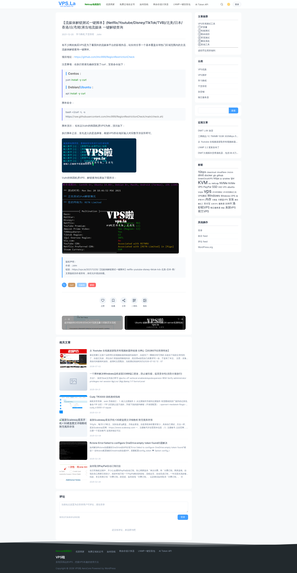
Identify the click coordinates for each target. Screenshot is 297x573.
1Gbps (202, 172)
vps (207, 191)
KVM (203, 182)
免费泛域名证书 (127, 4)
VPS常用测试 (217, 192)
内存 (208, 199)
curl (71, 285)
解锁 (92, 285)
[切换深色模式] (228, 4)
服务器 (222, 204)
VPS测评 (202, 75)
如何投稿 (144, 4)
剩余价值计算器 (160, 4)
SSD (214, 186)
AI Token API (201, 4)
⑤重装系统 (204, 41)
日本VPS (214, 204)
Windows (213, 195)
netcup (215, 183)
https (216, 178)
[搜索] (222, 4)
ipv (232, 178)
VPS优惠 (202, 69)
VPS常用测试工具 (230, 192)
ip (221, 178)
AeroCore (86, 568)
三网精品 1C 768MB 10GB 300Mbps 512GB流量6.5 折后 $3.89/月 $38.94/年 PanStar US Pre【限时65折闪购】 (218, 136)
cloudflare (221, 172)
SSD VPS (222, 187)
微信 (236, 200)
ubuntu (231, 187)
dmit (201, 175)
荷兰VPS (203, 211)
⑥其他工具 (204, 44)
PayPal (207, 186)
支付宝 (207, 203)
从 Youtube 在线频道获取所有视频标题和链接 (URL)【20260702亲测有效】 (218, 141)
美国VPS (230, 207)
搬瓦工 (200, 204)
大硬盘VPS (223, 199)
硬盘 (223, 208)
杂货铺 (201, 91)
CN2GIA (230, 172)
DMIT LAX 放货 (205, 130)
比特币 (228, 203)
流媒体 (82, 285)
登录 (237, 4)
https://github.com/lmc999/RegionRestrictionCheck (104, 56)
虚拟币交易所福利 (206, 50)
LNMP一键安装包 (181, 4)
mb (209, 184)
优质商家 (110, 4)
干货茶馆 (89, 34)
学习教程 (80, 34)
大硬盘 (214, 200)
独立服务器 (203, 97)
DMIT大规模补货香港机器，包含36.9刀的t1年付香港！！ (218, 153)
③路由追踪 (204, 34)
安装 (231, 199)
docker (208, 175)
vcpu (200, 192)
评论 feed (203, 241)
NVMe (223, 183)
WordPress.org (205, 247)
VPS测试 (202, 195)
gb (214, 175)
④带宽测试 (204, 37)
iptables (226, 178)
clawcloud (211, 172)
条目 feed (203, 236)
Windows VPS (228, 195)
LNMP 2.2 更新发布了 (208, 147)
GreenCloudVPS (205, 178)
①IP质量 (202, 27)
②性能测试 (204, 30)
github (220, 175)
